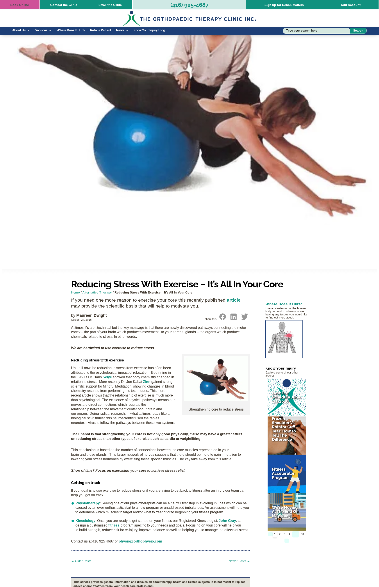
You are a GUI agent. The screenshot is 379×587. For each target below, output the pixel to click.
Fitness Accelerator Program (283, 473)
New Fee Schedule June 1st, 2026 (286, 397)
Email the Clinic (110, 5)
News (120, 30)
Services (41, 30)
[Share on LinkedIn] (233, 319)
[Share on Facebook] (222, 319)
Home (75, 292)
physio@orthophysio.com (140, 541)
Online (19, 5)
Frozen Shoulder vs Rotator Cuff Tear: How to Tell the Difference (284, 428)
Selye (107, 377)
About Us (19, 30)
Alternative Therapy (97, 292)
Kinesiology (85, 521)
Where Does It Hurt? (71, 30)
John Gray (227, 521)
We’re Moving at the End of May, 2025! (285, 511)
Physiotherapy (87, 503)
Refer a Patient (100, 30)
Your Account (350, 5)
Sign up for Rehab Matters (284, 5)
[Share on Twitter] (244, 319)
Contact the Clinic (63, 5)
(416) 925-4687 (189, 5)
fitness (114, 525)
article (234, 299)
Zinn (147, 382)
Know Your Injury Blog (149, 30)
